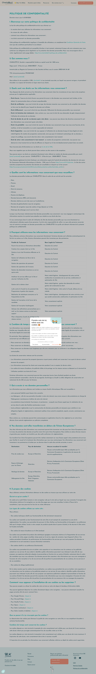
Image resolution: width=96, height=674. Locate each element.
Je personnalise (46, 344)
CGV (74, 663)
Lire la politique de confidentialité (38, 339)
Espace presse (31, 664)
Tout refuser (35, 344)
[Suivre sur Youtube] (80, 658)
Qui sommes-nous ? (57, 3)
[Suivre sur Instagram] (75, 658)
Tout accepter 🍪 (56, 344)
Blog (29, 659)
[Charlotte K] (7, 3)
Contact (30, 662)
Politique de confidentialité (80, 668)
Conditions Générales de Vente (76, 42)
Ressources (46, 3)
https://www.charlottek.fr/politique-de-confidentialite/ (51, 53)
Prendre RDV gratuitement (85, 3)
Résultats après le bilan (34, 3)
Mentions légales (77, 665)
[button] (3, 671)
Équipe (29, 653)
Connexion (74, 3)
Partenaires (31, 656)
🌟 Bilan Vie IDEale (20, 3)
